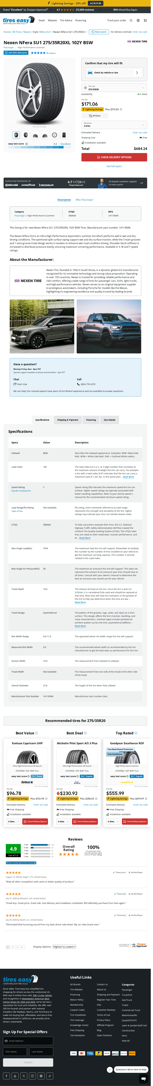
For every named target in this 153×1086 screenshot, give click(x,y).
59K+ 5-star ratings (42, 995)
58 (51, 53)
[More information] (36, 733)
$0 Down (96, 115)
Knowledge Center (79, 1025)
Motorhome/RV (129, 1015)
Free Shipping (77, 1030)
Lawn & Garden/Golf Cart (134, 1025)
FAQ (99, 1004)
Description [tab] (64, 199)
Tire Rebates (76, 989)
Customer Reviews (106, 1009)
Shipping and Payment (108, 994)
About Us (101, 989)
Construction (128, 1030)
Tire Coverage (77, 1020)
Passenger (9, 47)
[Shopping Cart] (145, 20)
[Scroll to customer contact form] (141, 183)
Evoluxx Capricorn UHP (27, 743)
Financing (80, 20)
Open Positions (104, 1035)
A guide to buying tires (21, 490)
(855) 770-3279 (88, 384)
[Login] (138, 20)
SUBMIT (28, 1062)
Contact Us (102, 984)
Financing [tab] (91, 419)
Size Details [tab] (109, 419)
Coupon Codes (77, 1009)
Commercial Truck (131, 1010)
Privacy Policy (103, 1020)
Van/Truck (127, 1000)
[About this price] (121, 109)
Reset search (100, 32)
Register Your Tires (106, 999)
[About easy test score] (26, 144)
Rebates (52, 20)
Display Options (42, 946)
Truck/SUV (127, 994)
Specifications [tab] (42, 419)
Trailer (125, 1005)
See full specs (114, 166)
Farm (124, 1035)
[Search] (131, 20)
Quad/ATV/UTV (129, 1020)
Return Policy (76, 999)
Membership (76, 1004)
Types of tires (17, 511)
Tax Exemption (77, 1035)
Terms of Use (103, 1015)
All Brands (75, 984)
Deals (42, 20)
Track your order (116, 20)
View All (126, 1040)
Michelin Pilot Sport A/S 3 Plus (77, 743)
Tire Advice (66, 20)
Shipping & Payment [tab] (67, 419)
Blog (99, 1030)
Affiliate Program (105, 1025)
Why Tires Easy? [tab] (84, 199)
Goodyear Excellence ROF (127, 743)
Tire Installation (78, 1015)
